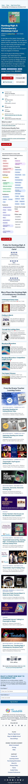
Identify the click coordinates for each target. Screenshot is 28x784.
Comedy (4, 69)
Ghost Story (5, 163)
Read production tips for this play (13, 115)
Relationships (18, 182)
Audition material (18, 221)
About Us (14, 763)
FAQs (14, 749)
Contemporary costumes (6, 183)
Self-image (17, 193)
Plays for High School (14, 734)
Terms (14, 767)
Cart (18, 777)
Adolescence (18, 169)
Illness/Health (18, 174)
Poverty (22, 203)
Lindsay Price (11, 33)
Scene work (17, 227)
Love (24, 174)
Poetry (4, 209)
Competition (18, 216)
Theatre (17, 196)
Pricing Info (19, 78)
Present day (5, 177)
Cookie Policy (14, 770)
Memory (17, 177)
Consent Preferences (14, 772)
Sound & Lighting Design (6, 232)
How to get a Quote (20, 82)
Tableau (9, 209)
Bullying (22, 196)
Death (22, 198)
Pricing (14, 747)
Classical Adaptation (12, 69)
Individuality (17, 185)
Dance (4, 212)
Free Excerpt (8, 82)
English (16, 211)
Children (5, 199)
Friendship (17, 172)
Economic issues (18, 187)
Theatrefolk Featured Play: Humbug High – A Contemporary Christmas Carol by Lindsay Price (14, 541)
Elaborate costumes (7, 186)
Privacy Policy (14, 765)
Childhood (17, 198)
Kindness (17, 203)
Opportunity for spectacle (6, 226)
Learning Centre (14, 758)
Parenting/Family (18, 179)
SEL (4, 228)
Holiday (19, 69)
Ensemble (5, 222)
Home (3, 5)
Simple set (17, 160)
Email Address (5, 695)
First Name (4, 688)
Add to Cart (7, 78)
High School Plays (15, 5)
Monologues (18, 219)
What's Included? (14, 745)
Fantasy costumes (7, 188)
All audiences (6, 196)
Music (4, 217)
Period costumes (6, 191)
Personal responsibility (18, 191)
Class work (17, 224)
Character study (6, 172)
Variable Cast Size (7, 207)
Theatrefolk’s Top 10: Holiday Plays (14, 568)
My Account (11, 777)
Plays (7, 5)
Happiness (22, 201)
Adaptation (5, 166)
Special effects (6, 220)
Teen (4, 201)
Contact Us (14, 756)
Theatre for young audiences (7, 169)
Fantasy (4, 160)
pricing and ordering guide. (9, 125)
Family (16, 201)
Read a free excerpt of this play (13, 118)
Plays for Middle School (14, 736)
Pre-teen (10, 199)
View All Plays (14, 738)
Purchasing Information (14, 761)
